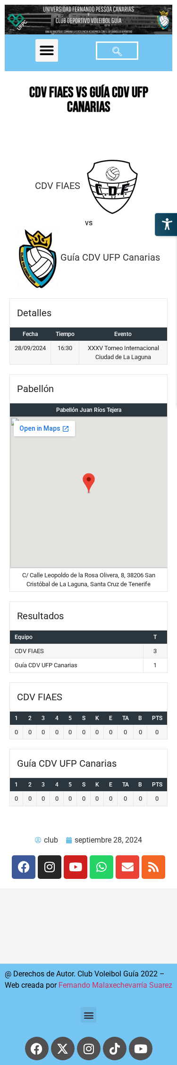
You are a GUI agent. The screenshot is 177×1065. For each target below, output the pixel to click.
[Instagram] (49, 867)
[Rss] (153, 867)
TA (125, 718)
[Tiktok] (114, 1048)
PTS (157, 718)
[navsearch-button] (117, 50)
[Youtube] (75, 867)
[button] (46, 50)
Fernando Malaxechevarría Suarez (115, 985)
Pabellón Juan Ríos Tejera (88, 410)
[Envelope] (127, 867)
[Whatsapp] (101, 867)
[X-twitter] (63, 1048)
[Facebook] (23, 867)
